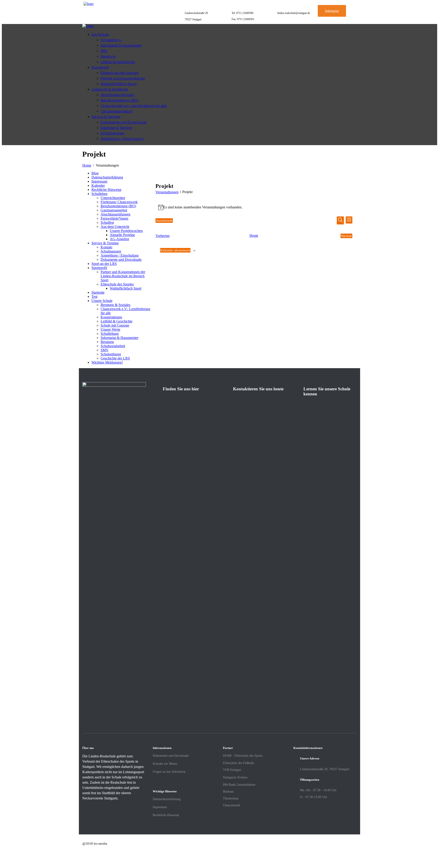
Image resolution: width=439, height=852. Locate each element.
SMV (104, 51)
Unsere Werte (110, 329)
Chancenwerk (231, 805)
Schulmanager (112, 133)
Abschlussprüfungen (117, 95)
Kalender (98, 185)
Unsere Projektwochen (126, 231)
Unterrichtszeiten (113, 198)
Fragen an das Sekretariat (169, 771)
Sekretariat (332, 11)
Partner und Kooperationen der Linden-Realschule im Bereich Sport (123, 276)
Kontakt (106, 247)
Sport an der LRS (104, 264)
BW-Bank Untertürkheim (239, 784)
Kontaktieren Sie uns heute (258, 388)
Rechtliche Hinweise (106, 190)
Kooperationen (111, 317)
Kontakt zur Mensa (165, 763)
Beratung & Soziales (115, 305)
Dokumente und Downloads (124, 122)
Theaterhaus (230, 798)
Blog (95, 173)
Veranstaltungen (167, 192)
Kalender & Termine (116, 128)
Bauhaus (228, 791)
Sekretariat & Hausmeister (121, 45)
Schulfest (107, 222)
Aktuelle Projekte (122, 235)
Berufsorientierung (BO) (120, 100)
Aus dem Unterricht (115, 227)
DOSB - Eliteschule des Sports (243, 755)
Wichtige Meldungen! (107, 362)
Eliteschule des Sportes (120, 73)
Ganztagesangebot (116, 111)
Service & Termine (105, 117)
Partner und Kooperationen (123, 78)
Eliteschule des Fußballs (238, 763)
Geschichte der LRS (115, 358)
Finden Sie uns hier (181, 388)
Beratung (108, 56)
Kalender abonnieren (175, 250)
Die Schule (100, 34)
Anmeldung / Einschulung (122, 139)
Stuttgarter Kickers (235, 777)
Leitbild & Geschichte (118, 62)
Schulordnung (111, 354)
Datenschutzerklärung (107, 177)
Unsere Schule (101, 301)
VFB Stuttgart (232, 770)
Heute (253, 235)
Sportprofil (100, 67)
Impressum (99, 181)
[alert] (253, 207)
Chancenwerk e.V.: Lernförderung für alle (134, 106)
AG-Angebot (119, 239)
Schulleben (99, 194)
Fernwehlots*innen (114, 218)
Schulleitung (111, 40)
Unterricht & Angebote (109, 89)
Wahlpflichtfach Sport (119, 84)
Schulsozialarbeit (113, 346)
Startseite (97, 292)
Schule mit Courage (115, 325)
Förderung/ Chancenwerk (119, 202)
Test (94, 296)
